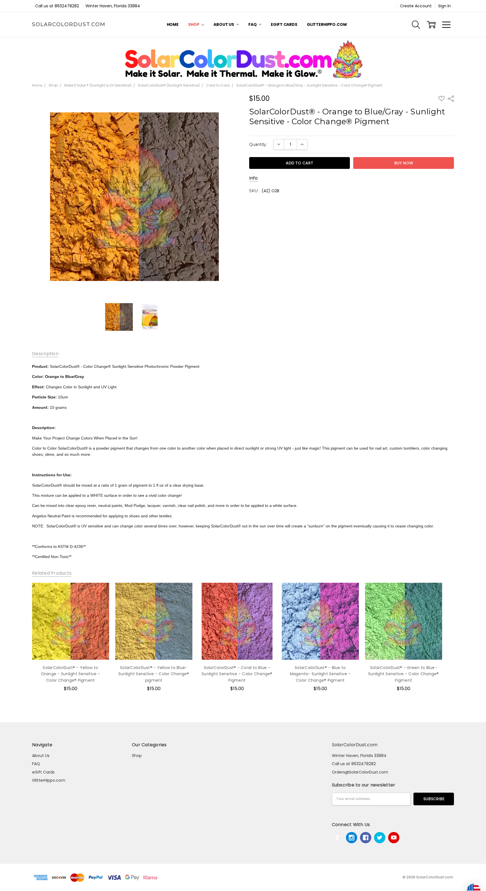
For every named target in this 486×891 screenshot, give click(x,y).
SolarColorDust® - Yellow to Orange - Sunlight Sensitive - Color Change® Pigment (70, 674)
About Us (224, 24)
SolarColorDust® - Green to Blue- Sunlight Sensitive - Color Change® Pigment (403, 674)
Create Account (416, 6)
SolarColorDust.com (355, 745)
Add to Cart (70, 635)
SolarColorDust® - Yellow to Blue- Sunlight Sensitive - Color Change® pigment (153, 674)
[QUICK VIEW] (99, 593)
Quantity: (258, 144)
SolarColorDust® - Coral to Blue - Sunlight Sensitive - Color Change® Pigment (237, 674)
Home (173, 24)
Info (253, 178)
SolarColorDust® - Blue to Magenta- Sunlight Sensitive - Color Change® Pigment (320, 674)
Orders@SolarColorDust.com (360, 772)
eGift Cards (284, 24)
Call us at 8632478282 (57, 6)
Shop (194, 24)
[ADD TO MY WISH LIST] (99, 602)
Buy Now (70, 648)
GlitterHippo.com (327, 24)
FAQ (252, 24)
